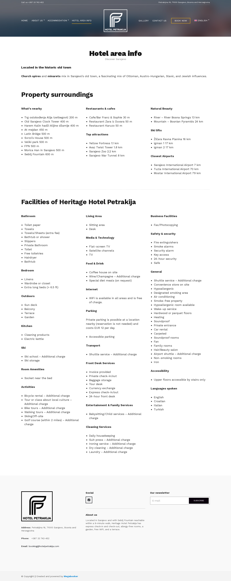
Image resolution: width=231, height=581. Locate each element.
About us (37, 20)
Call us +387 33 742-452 (32, 2)
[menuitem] (201, 21)
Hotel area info (81, 20)
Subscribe (199, 500)
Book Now (181, 20)
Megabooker (71, 576)
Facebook (89, 500)
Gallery (143, 20)
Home (24, 20)
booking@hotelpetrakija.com (44, 546)
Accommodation (57, 20)
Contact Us (159, 20)
